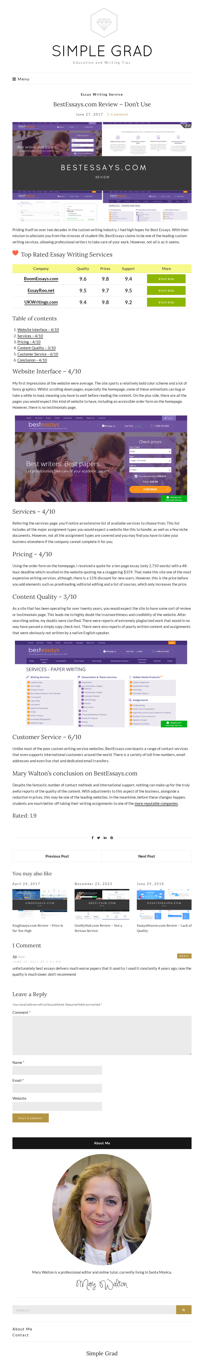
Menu (23, 79)
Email (18, 1080)
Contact (20, 1335)
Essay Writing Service (102, 94)
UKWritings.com (41, 302)
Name (18, 1062)
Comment (21, 1012)
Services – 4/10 (30, 336)
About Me (22, 1329)
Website (19, 1098)
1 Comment (117, 114)
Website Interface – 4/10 (38, 329)
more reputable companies (156, 803)
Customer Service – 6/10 (37, 354)
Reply (184, 956)
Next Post (146, 856)
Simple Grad (102, 1353)
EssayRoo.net (41, 290)
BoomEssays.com (41, 278)
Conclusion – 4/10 (32, 360)
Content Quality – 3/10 (36, 347)
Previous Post (57, 856)
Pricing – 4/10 (29, 342)
